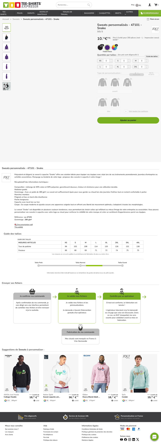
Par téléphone (48, 434)
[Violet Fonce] (107, 48)
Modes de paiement (128, 426)
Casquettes (104, 13)
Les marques (9, 432)
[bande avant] (115, 82)
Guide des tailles (152, 56)
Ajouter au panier (128, 120)
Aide (45, 426)
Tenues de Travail (66, 13)
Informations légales (90, 426)
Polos (19, 13)
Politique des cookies (89, 434)
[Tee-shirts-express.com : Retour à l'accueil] (22, 5)
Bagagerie (89, 13)
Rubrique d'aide (48, 429)
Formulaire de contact (50, 432)
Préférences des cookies (90, 437)
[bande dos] (102, 102)
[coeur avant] (102, 82)
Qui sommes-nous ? (11, 429)
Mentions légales (87, 440)
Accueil (5, 19)
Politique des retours (50, 440)
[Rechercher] (89, 5)
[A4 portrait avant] (127, 82)
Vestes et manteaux (42, 13)
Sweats (30, 13)
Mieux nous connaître (14, 426)
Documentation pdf (25, 224)
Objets (118, 13)
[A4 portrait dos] (115, 102)
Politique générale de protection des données (97, 432)
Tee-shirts (3, 13)
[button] (154, 437)
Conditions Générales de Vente (92, 429)
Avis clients (9, 434)
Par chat (46, 437)
